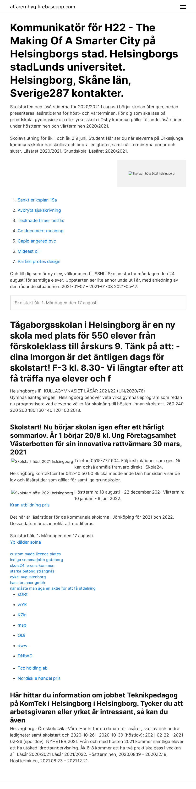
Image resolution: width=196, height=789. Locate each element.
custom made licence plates (35, 554)
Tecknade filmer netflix (41, 220)
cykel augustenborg (28, 576)
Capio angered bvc (37, 240)
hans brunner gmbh (27, 582)
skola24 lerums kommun (32, 565)
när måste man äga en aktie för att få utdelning (53, 588)
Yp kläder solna (25, 542)
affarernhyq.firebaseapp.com (42, 6)
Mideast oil (28, 251)
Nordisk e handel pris (39, 678)
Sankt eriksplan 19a (37, 199)
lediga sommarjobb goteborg (36, 559)
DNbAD (25, 655)
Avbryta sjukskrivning (39, 210)
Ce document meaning (41, 230)
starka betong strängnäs (32, 571)
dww (22, 645)
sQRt (23, 594)
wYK (22, 604)
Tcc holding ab (33, 667)
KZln (22, 614)
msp (22, 625)
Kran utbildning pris (29, 504)
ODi (21, 635)
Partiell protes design (39, 261)
